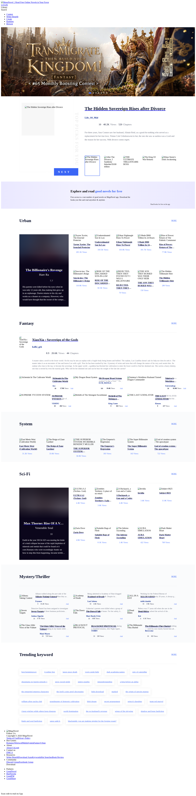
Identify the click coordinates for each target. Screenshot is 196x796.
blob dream (92, 701)
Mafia (25, 743)
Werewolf (18, 743)
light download (97, 692)
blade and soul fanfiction (31, 721)
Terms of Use (12, 738)
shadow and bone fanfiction (152, 711)
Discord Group (12, 762)
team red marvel (156, 701)
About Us (10, 748)
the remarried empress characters (35, 692)
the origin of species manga (137, 692)
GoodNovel (11, 771)
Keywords (36, 757)
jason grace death (70, 672)
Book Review (58, 757)
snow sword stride (62, 682)
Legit (17, 748)
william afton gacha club (31, 701)
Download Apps (25, 757)
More (174, 221)
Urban (43, 743)
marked (115, 692)
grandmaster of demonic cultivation (64, 701)
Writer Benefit (12, 17)
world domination (70, 711)
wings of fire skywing (124, 711)
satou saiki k (55, 721)
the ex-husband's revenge (96, 711)
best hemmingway (29, 672)
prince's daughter (135, 701)
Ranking (10, 21)
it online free (49, 672)
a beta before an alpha (129, 682)
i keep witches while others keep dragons (38, 711)
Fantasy (37, 743)
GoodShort (11, 778)
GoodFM (10, 776)
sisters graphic (84, 682)
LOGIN (4, 5)
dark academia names (116, 672)
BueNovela (11, 774)
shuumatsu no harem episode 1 (34, 682)
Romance (10, 743)
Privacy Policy (24, 738)
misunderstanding (104, 682)
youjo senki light (92, 672)
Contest (9, 14)
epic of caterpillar (139, 672)
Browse (9, 24)
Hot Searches (46, 757)
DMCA (9, 752)
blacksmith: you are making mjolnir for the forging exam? (92, 721)
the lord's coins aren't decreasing (70, 692)
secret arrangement (112, 701)
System (31, 743)
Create (9, 19)
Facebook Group (26, 762)
